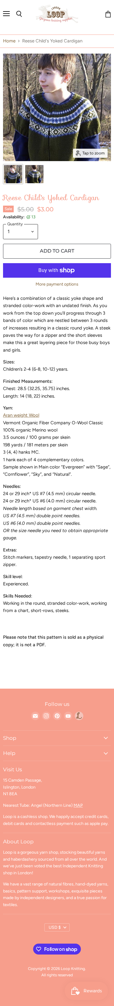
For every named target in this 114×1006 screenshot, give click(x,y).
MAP (78, 805)
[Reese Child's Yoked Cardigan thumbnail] (13, 174)
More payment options (57, 284)
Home (9, 41)
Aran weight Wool (21, 415)
